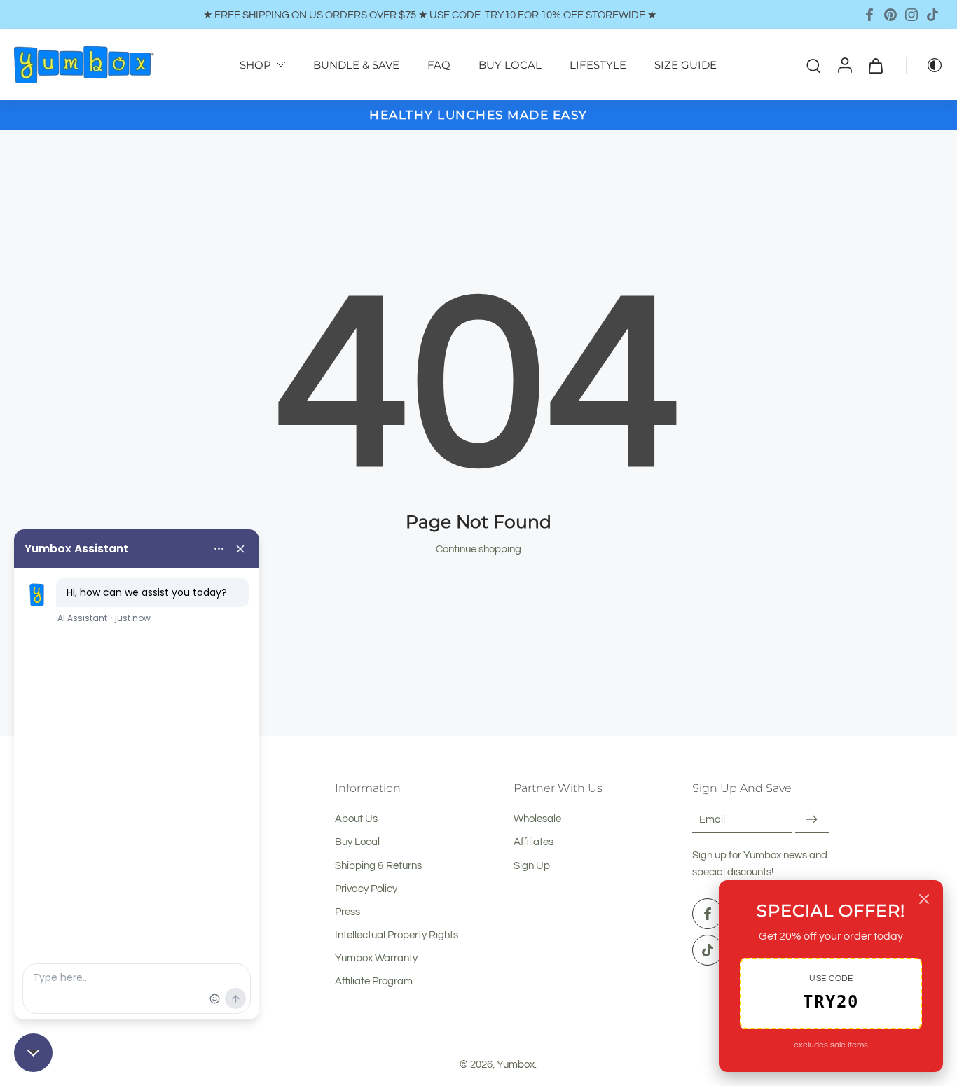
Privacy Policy (366, 888)
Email (712, 819)
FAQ (438, 64)
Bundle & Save (356, 64)
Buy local (510, 64)
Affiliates (533, 842)
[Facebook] (869, 14)
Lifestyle (598, 64)
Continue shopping (478, 549)
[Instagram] (911, 14)
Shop (255, 64)
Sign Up (532, 865)
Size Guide (685, 64)
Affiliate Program (374, 981)
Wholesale (537, 818)
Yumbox (516, 1064)
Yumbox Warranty (376, 957)
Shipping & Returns (378, 865)
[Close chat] (33, 1052)
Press (347, 911)
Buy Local (357, 842)
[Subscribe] (812, 819)
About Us (356, 818)
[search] (813, 65)
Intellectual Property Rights (396, 934)
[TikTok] (932, 14)
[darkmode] (925, 65)
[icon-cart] (875, 64)
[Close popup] (924, 899)
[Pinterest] (890, 14)
